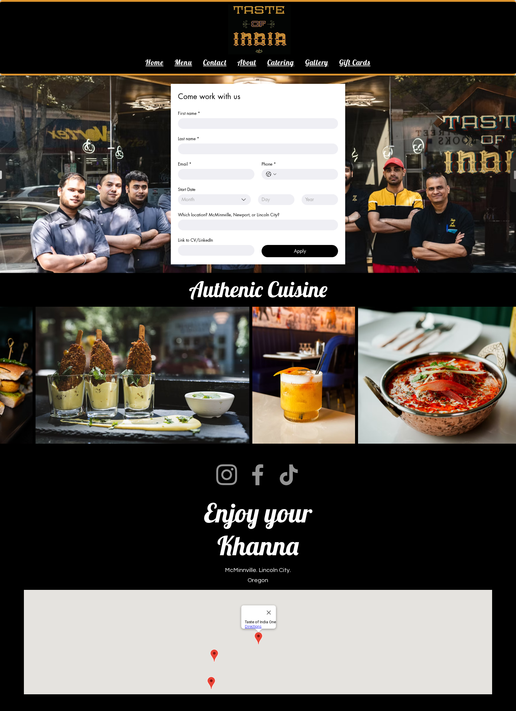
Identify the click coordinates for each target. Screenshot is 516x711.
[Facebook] (258, 475)
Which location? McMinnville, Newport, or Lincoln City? (229, 214)
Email (184, 163)
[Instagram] (227, 475)
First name (189, 113)
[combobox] (214, 199)
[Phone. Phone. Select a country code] (271, 174)
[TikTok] (289, 475)
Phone (269, 163)
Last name (188, 138)
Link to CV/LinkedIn (195, 240)
